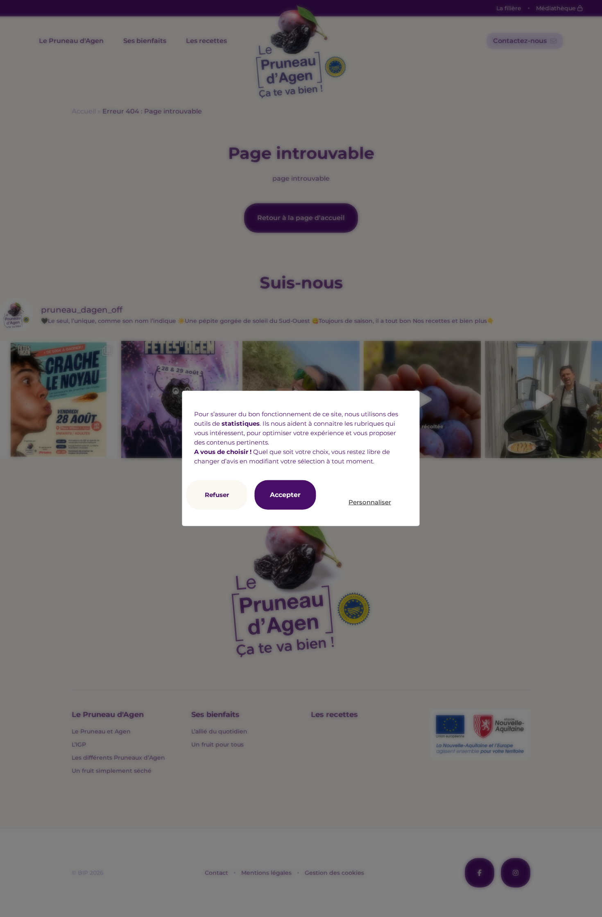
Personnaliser (370, 502)
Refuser (217, 495)
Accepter (285, 495)
